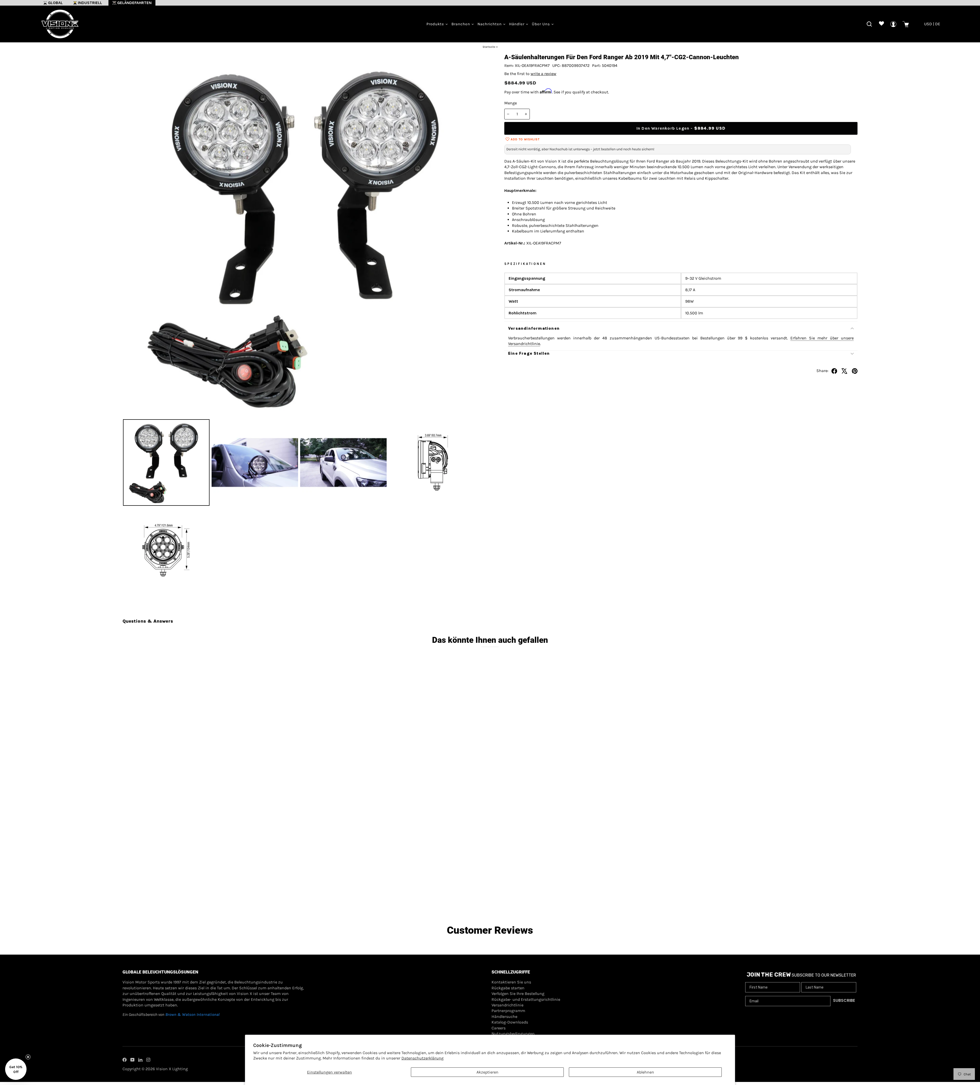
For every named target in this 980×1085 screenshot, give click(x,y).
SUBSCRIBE (844, 1000)
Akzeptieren (487, 1072)
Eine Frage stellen (529, 353)
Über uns (541, 24)
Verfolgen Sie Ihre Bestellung (518, 993)
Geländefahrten (134, 2)
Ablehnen (645, 1072)
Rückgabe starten (508, 987)
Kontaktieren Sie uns (511, 982)
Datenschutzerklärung (422, 1058)
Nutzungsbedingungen (513, 1033)
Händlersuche (504, 1016)
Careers (499, 1028)
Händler (517, 24)
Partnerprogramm (508, 1010)
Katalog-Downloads (510, 1022)
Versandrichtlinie (507, 1005)
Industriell (90, 2)
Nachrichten (490, 24)
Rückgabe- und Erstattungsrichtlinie (526, 999)
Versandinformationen (534, 328)
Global (55, 2)
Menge (510, 103)
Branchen (461, 24)
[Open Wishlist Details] (881, 24)
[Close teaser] (28, 1056)
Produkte (435, 24)
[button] (16, 1069)
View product (214, 886)
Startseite (489, 46)
